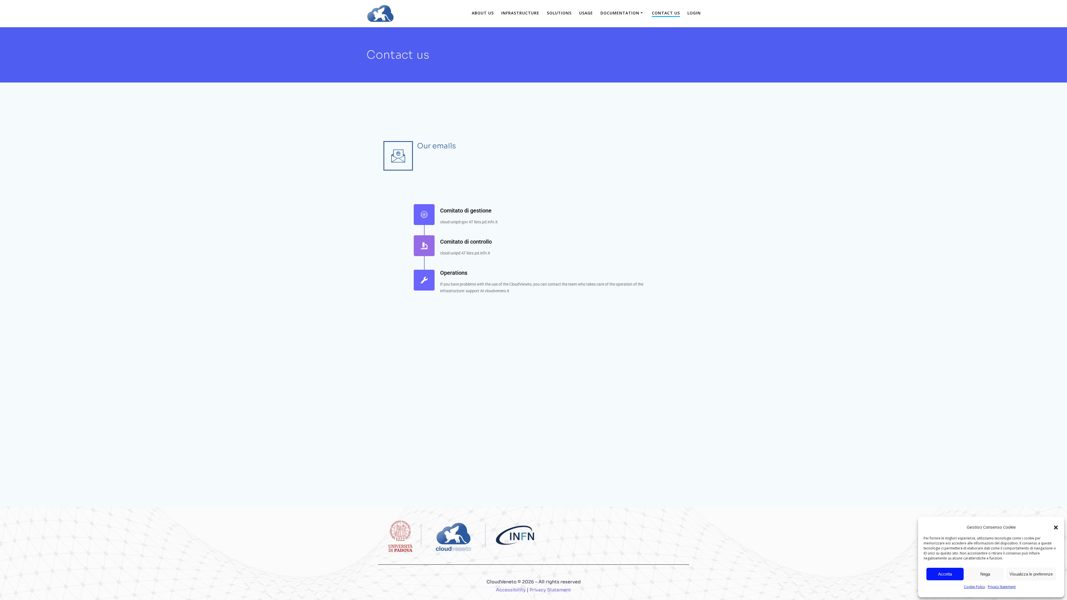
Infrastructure (520, 13)
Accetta (945, 574)
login (694, 13)
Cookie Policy (974, 586)
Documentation (619, 13)
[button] (1056, 527)
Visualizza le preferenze (1031, 574)
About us (483, 13)
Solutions (559, 13)
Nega (985, 574)
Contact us (666, 13)
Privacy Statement (1002, 586)
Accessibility (511, 590)
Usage (586, 13)
